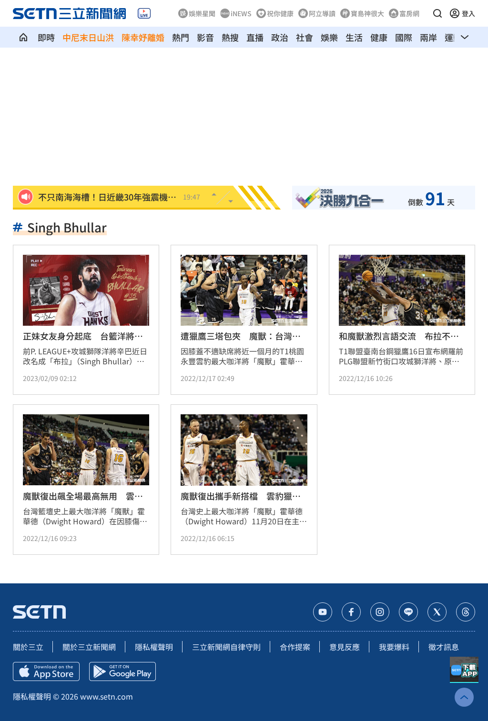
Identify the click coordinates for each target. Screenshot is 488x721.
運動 (453, 37)
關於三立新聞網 (89, 646)
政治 (279, 37)
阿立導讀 (322, 13)
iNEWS (241, 13)
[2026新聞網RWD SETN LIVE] (144, 13)
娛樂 (329, 37)
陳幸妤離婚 (143, 37)
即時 (46, 37)
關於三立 (28, 646)
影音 (205, 37)
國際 (403, 37)
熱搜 (230, 37)
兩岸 (428, 37)
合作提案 (295, 646)
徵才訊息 (443, 646)
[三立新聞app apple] (46, 671)
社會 (304, 37)
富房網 (409, 13)
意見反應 (344, 646)
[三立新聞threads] (466, 612)
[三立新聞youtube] (323, 612)
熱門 (180, 37)
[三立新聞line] (408, 612)
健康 (378, 37)
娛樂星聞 (202, 13)
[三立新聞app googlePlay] (122, 671)
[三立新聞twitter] (437, 612)
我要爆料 (394, 646)
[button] (437, 13)
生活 (354, 37)
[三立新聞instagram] (380, 612)
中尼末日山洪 (88, 37)
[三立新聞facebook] (351, 612)
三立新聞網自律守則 (226, 646)
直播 (255, 37)
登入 (468, 13)
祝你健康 (280, 13)
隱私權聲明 (154, 646)
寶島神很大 (367, 13)
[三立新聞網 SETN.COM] (23, 37)
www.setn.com (106, 696)
